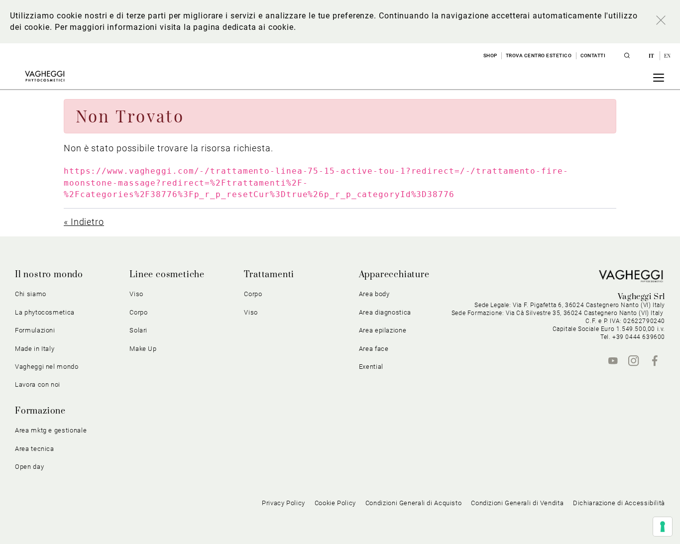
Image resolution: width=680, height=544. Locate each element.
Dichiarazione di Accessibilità (619, 503)
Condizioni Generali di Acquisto (413, 503)
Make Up (143, 348)
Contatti (593, 55)
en (667, 55)
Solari (138, 330)
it (652, 55)
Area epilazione (383, 330)
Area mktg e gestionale (51, 430)
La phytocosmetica (45, 312)
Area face (374, 348)
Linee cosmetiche (167, 274)
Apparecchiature (394, 274)
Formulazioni (35, 330)
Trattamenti (269, 274)
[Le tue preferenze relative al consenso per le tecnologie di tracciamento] (662, 526)
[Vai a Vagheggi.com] (44, 76)
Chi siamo (30, 294)
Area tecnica (34, 448)
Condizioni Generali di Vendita (517, 503)
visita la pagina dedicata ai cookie (226, 27)
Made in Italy (34, 348)
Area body (374, 294)
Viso (251, 312)
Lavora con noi (37, 384)
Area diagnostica (385, 312)
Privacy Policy (283, 503)
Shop (490, 55)
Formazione (40, 411)
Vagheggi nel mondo (47, 366)
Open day (29, 466)
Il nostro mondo (49, 274)
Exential (371, 366)
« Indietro (84, 222)
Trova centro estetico (539, 55)
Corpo (253, 294)
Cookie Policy (335, 503)
